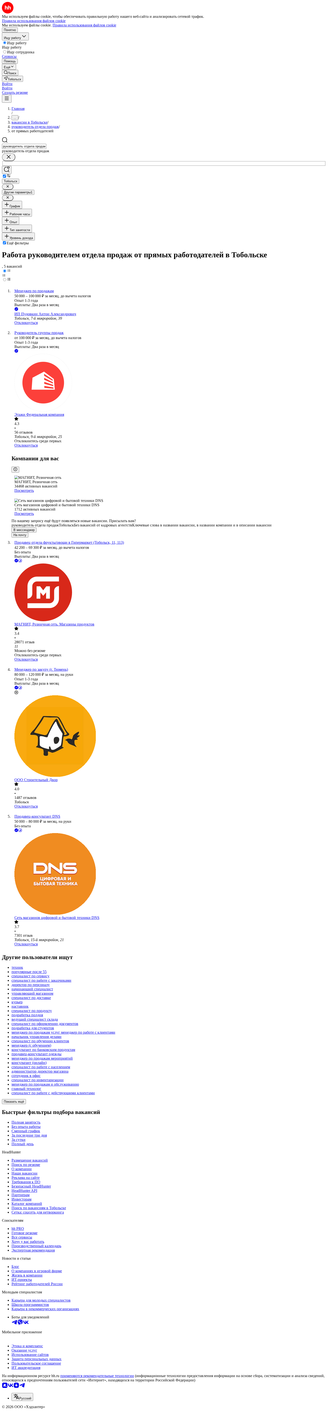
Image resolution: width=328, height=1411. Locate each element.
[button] (7, 84)
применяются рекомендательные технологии (97, 1376)
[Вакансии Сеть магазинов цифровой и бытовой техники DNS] (168, 874)
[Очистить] (8, 157)
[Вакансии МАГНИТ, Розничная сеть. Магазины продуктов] (168, 592)
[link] (10, 73)
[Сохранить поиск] (7, 170)
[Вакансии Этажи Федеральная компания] (168, 383)
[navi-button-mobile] (7, 99)
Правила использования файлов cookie (84, 25)
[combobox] (24, 146)
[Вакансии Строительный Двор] (168, 736)
